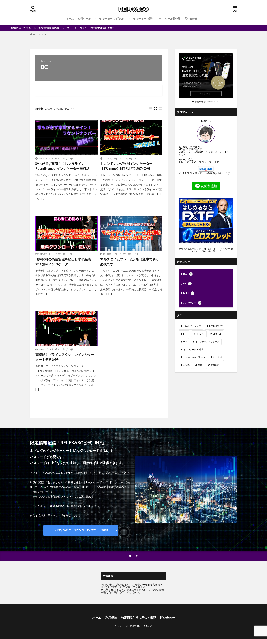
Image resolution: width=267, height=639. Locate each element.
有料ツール (84, 18)
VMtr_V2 (217, 333)
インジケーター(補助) (141, 18)
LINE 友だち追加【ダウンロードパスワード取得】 (80, 530)
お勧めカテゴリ (63, 108)
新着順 (39, 108)
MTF (185, 333)
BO (46, 34)
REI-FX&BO (144, 625)
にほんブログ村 (188, 173)
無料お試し (216, 365)
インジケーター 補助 (193, 349)
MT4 (188, 293)
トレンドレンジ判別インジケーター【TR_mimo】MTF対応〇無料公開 (126, 166)
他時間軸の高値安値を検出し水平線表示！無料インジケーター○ (63, 261)
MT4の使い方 (216, 326)
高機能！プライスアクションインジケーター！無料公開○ (64, 356)
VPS (185, 341)
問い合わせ (191, 18)
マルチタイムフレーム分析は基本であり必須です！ (129, 261)
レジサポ (217, 357)
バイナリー (192, 302)
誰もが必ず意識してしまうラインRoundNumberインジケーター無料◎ (62, 166)
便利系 (186, 365)
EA (159, 18)
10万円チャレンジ (192, 326)
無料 (200, 365)
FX (187, 283)
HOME (36, 34)
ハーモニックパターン (194, 357)
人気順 (48, 108)
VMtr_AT (200, 333)
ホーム (70, 18)
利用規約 (111, 617)
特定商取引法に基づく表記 (138, 617)
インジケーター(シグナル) (110, 18)
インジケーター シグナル (207, 341)
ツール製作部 (172, 18)
